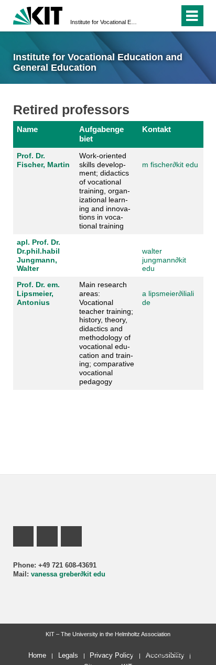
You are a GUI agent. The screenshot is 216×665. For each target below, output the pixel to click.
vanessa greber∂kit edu (68, 574)
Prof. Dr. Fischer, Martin (43, 160)
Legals (68, 655)
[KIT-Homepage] (38, 14)
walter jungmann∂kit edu (164, 260)
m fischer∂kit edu (170, 164)
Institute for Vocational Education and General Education (104, 22)
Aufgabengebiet (101, 134)
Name (27, 129)
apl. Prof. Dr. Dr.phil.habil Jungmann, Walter (38, 255)
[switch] (152, 15)
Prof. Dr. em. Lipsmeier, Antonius (38, 293)
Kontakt (156, 129)
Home (37, 655)
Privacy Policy (112, 655)
